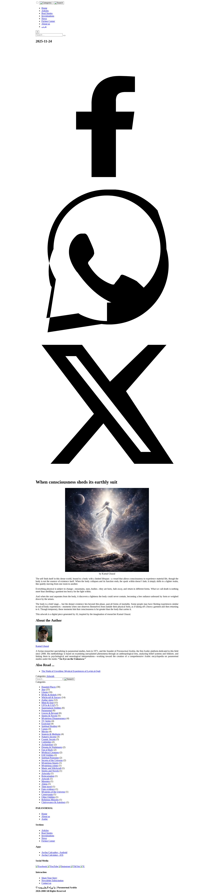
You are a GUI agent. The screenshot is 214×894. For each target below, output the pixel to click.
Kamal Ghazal (42, 646)
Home (44, 814)
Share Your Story (49, 878)
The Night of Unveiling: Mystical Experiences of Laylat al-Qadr (70, 671)
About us (45, 816)
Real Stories (47, 833)
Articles (45, 830)
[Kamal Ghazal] (44, 641)
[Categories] (46, 3)
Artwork (50, 676)
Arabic (44, 819)
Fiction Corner (48, 841)
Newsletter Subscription (52, 880)
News (44, 838)
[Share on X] (107, 475)
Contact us (46, 883)
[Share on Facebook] (107, 188)
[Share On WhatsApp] (107, 331)
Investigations (47, 835)
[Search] (58, 3)
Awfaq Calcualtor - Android (54, 852)
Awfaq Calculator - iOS (52, 855)
